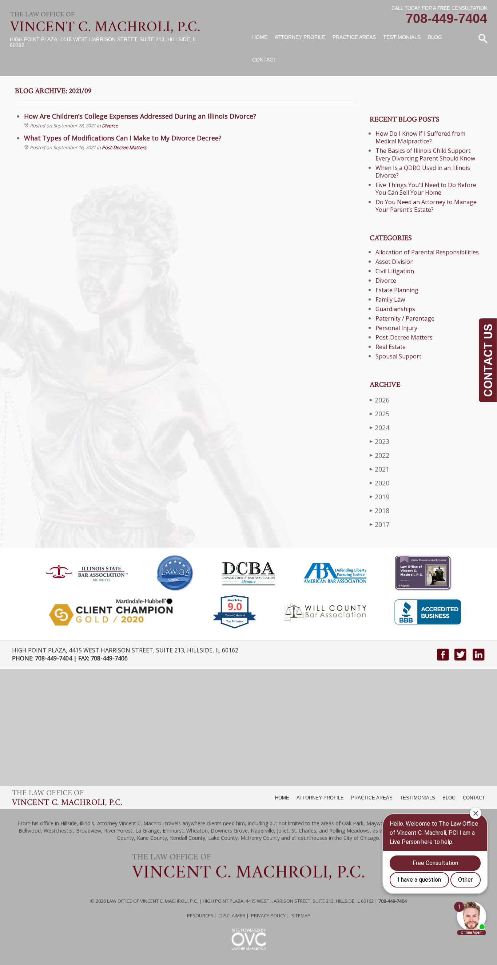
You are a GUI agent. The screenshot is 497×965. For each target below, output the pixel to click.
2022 (379, 455)
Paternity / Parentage (404, 318)
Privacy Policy (268, 915)
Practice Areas (354, 37)
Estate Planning (396, 290)
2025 (379, 413)
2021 (379, 469)
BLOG (449, 798)
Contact (264, 60)
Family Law (390, 299)
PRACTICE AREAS (372, 798)
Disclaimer (232, 915)
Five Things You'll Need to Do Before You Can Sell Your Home (425, 188)
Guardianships (395, 309)
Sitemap (300, 915)
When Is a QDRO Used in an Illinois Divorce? (422, 171)
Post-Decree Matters (124, 147)
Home (259, 37)
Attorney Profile (300, 37)
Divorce (110, 125)
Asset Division (394, 262)
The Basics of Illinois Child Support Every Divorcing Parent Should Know (425, 154)
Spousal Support (398, 356)
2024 (379, 427)
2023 (379, 441)
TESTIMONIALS (417, 798)
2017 (379, 524)
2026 (379, 400)
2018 (379, 510)
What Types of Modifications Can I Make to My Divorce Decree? (123, 138)
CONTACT (474, 798)
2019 (379, 496)
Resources (200, 915)
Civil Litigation (394, 271)
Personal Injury (396, 328)
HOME (282, 798)
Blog (435, 37)
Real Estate (390, 347)
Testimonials (402, 37)
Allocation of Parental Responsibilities (427, 252)
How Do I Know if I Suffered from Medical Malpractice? (420, 137)
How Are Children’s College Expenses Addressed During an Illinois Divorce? (140, 116)
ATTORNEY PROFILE (320, 798)
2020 (379, 482)
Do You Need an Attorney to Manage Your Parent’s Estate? (426, 206)
